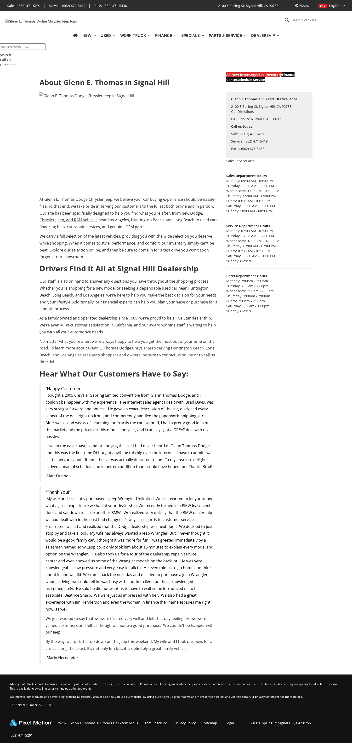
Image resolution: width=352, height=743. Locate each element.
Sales (230, 161)
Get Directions (242, 111)
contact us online (177, 355)
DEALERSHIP (263, 35)
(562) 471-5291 (29, 5)
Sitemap (210, 723)
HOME (75, 35)
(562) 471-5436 (115, 5)
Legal (230, 723)
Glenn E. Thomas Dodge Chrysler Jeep (78, 199)
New (87, 35)
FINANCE (164, 35)
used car (169, 288)
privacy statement (267, 697)
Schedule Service (251, 79)
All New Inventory (241, 74)
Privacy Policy (185, 723)
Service (240, 161)
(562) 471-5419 (73, 5)
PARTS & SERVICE (226, 35)
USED (106, 35)
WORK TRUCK (133, 35)
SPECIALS (191, 35)
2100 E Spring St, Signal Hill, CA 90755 (248, 5)
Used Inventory (269, 74)
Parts (250, 161)
